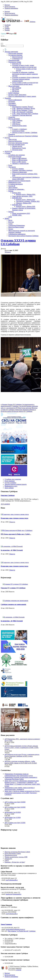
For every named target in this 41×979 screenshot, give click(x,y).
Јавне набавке (12, 187)
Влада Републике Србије (13, 853)
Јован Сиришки (6, 924)
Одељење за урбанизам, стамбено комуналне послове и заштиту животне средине (25, 73)
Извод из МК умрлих (19, 162)
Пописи (11, 211)
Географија (12, 103)
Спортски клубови (18, 131)
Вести (10, 220)
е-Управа (7, 153)
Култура (7, 137)
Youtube (7, 30)
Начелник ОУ (16, 63)
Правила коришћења (11, 8)
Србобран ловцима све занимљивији (13, 604)
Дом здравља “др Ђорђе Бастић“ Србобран (21, 931)
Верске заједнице (14, 119)
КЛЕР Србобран (13, 93)
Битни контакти (10, 6)
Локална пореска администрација (19, 180)
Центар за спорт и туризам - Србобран (24, 132)
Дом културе (12, 139)
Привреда (11, 134)
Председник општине (15, 53)
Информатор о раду (14, 182)
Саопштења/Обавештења (16, 225)
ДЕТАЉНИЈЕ (5, 504)
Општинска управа (14, 62)
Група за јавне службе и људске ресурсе (25, 82)
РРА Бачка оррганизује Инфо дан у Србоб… (16, 534)
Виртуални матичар (14, 156)
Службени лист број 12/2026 (16, 807)
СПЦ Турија (16, 122)
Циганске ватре (17, 149)
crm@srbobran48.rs (12, 880)
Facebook (7, 25)
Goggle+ (7, 28)
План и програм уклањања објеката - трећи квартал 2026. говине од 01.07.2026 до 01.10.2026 (21, 762)
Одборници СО (17, 58)
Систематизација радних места (22, 84)
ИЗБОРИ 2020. (17, 205)
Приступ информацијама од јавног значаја (22, 96)
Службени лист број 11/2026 (16, 822)
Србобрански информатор (16, 234)
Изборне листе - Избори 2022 (25, 199)
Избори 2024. (16, 193)
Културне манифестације (16, 144)
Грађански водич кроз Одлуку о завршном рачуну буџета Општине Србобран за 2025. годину (22, 755)
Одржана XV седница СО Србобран (13, 588)
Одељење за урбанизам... (16, 189)
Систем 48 (11, 186)
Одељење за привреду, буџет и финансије (25, 77)
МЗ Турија (15, 89)
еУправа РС (8, 858)
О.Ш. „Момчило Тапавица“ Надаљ (23, 108)
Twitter (7, 26)
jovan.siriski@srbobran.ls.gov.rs (15, 929)
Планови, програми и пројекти (22, 170)
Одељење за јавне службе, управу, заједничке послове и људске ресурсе (24, 66)
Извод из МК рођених (19, 158)
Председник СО (17, 57)
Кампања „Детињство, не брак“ (15, 862)
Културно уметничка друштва (18, 143)
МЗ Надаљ (15, 91)
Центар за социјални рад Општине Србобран (23, 136)
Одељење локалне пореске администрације (21, 80)
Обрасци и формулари (19, 172)
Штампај (8, 252)
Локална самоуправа (11, 51)
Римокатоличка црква (19, 125)
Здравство (11, 117)
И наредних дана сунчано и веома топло (14, 518)
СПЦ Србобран (17, 120)
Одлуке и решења (18, 168)
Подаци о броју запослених (17, 94)
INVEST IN (8, 151)
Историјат (11, 101)
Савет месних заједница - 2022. (22, 196)
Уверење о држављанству (20, 163)
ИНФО (7, 218)
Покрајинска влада (11, 855)
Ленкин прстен (17, 146)
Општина (8, 98)
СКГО (7, 860)
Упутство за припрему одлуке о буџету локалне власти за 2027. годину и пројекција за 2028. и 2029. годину (22, 747)
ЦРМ (10, 217)
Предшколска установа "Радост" (22, 106)
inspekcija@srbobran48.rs (13, 894)
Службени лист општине (16, 155)
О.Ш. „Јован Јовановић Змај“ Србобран (25, 113)
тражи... (3, 46)
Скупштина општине (15, 55)
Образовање (12, 105)
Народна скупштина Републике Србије (17, 852)
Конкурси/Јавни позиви (16, 227)
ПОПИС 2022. (17, 215)
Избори (10, 191)
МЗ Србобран (16, 88)
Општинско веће (13, 60)
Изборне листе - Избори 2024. (25, 194)
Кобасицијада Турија (19, 148)
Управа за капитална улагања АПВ (16, 857)
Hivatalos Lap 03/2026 (14, 812)
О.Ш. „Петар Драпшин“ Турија (22, 110)
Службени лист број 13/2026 (16, 802)
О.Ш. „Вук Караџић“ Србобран (22, 112)
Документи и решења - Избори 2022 (28, 201)
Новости (12, 522)
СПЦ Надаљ (16, 124)
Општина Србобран (7, 495)
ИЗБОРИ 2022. (17, 198)
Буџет (10, 165)
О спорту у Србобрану (19, 129)
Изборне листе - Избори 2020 (25, 206)
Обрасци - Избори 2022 (23, 203)
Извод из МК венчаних (19, 160)
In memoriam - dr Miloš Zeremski (12, 550)
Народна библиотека (15, 141)
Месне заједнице (13, 86)
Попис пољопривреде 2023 (21, 213)
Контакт (7, 5)
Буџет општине (10, 481)
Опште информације (15, 100)
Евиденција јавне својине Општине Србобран (23, 236)
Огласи (10, 229)
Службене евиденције (15, 184)
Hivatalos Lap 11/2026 (14, 817)
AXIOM (18, 970)
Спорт (10, 127)
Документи (12, 167)
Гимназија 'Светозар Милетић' (22, 115)
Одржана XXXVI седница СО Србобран (18, 242)
